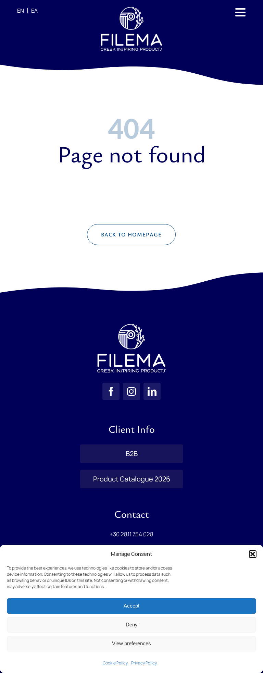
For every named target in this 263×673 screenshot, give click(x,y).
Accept (131, 606)
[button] (252, 554)
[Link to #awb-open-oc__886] (240, 12)
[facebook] (111, 391)
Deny (132, 624)
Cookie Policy (115, 663)
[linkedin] (152, 391)
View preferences (131, 643)
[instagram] (131, 391)
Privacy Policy (144, 663)
